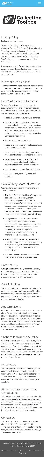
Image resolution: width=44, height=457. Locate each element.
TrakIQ (20, 450)
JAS (12, 450)
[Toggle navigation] (39, 3)
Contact (4, 450)
